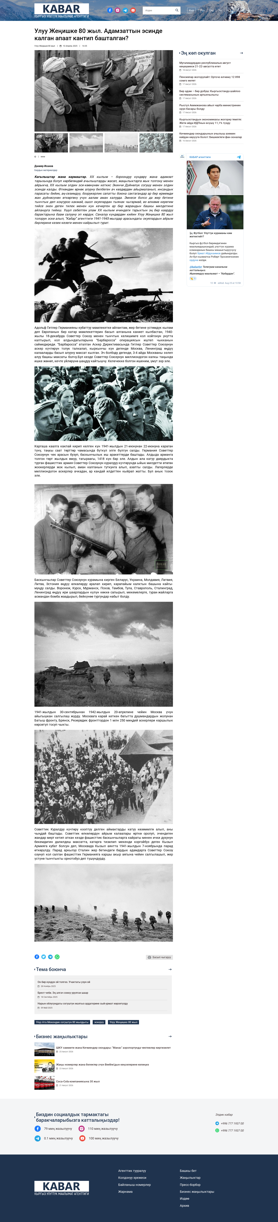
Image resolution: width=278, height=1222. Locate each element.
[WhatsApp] (57, 957)
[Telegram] (50, 957)
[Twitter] (43, 957)
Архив (184, 1206)
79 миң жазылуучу (58, 1129)
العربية (240, 10)
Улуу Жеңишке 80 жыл (44, 46)
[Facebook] (36, 957)
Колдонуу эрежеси (132, 1178)
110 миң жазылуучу (103, 1129)
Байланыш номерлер (134, 1185)
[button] (169, 91)
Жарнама (125, 1192)
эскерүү (99, 1022)
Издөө (184, 1198)
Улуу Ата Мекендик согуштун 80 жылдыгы (62, 1022)
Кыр (191, 10)
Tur (220, 10)
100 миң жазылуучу (103, 1138)
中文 (229, 10)
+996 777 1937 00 (232, 1123)
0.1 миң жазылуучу (58, 1138)
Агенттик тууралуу (132, 1171)
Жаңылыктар (190, 1178)
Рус (202, 10)
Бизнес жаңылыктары (197, 1192)
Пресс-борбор (190, 1185)
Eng (211, 10)
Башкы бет (188, 1171)
